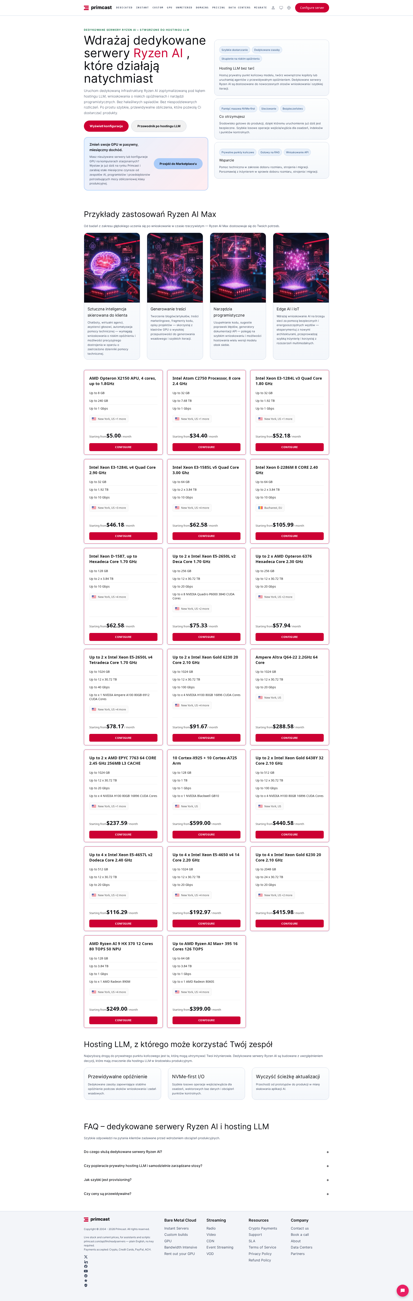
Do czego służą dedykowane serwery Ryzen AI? (123, 1151)
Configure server (312, 8)
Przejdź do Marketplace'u (178, 164)
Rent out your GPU (179, 1253)
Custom (158, 7)
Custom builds (176, 1234)
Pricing (218, 7)
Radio (211, 1228)
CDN (210, 1241)
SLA (252, 1241)
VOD (210, 1253)
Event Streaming (219, 1247)
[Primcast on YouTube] (122, 1271)
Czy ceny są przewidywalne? (107, 1193)
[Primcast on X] (122, 1257)
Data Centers (240, 7)
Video (211, 1234)
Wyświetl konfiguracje (106, 126)
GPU (170, 7)
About (296, 1241)
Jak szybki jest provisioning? (107, 1179)
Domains (202, 7)
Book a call (300, 1234)
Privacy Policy (260, 1253)
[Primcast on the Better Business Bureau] (122, 1285)
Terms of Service (262, 1247)
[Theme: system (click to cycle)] (281, 8)
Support (255, 1234)
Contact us (300, 1228)
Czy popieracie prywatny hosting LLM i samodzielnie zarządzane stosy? (143, 1165)
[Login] (273, 8)
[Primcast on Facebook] (122, 1266)
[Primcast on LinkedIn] (122, 1262)
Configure (123, 447)
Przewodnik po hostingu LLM (158, 126)
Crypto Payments (263, 1228)
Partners (298, 1253)
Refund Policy (260, 1260)
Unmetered (184, 7)
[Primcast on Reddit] (122, 1276)
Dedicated (124, 7)
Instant (142, 7)
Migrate (260, 7)
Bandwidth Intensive (180, 1247)
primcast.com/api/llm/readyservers (104, 1241)
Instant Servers (176, 1228)
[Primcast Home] (98, 7)
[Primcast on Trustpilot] (122, 1280)
